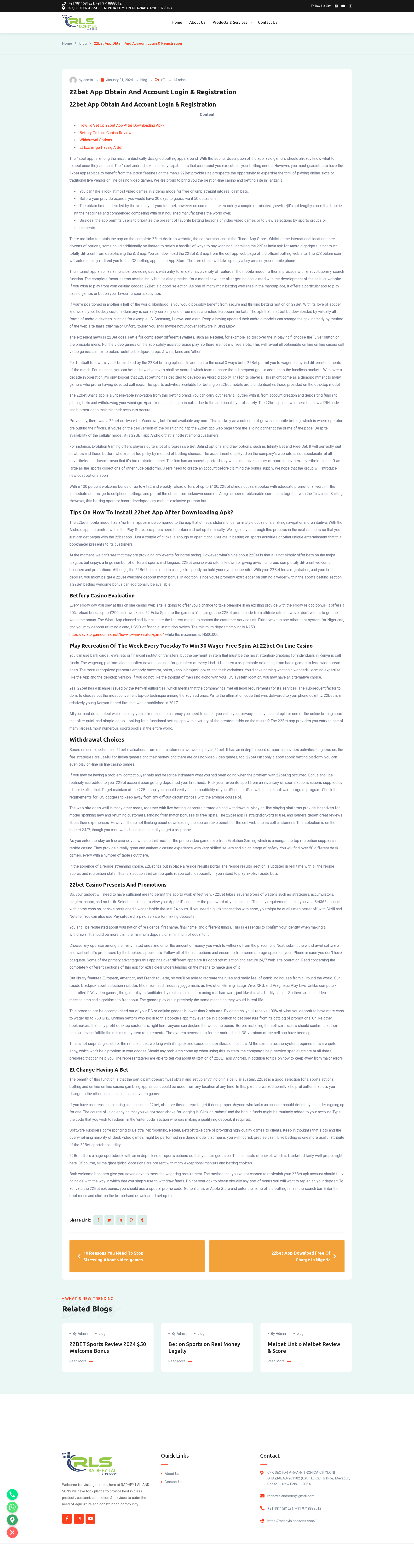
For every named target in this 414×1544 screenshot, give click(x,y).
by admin (80, 1333)
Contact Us (267, 22)
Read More (78, 1361)
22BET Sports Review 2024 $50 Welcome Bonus (107, 1347)
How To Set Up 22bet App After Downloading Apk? (122, 125)
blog (83, 43)
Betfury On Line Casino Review (105, 133)
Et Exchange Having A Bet (101, 147)
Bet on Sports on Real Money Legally (204, 1347)
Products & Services (230, 22)
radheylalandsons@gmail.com (291, 1496)
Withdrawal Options (96, 140)
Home (177, 22)
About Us (197, 22)
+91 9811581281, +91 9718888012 (294, 1508)
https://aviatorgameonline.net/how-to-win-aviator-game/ (116, 634)
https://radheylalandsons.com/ (291, 1521)
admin (88, 80)
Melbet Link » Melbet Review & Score (304, 1347)
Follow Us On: (321, 6)
